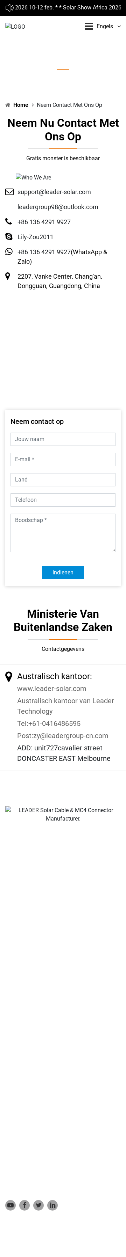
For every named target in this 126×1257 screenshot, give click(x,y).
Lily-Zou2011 (36, 237)
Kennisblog (19, 1041)
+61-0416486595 (54, 723)
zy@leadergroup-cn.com (70, 736)
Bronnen (15, 1051)
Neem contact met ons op (37, 1062)
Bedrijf (13, 1009)
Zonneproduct (22, 1019)
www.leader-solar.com (51, 688)
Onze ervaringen (25, 1030)
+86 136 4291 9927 (44, 222)
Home (20, 105)
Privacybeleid (21, 1072)
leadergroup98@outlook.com (58, 207)
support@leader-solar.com (54, 192)
